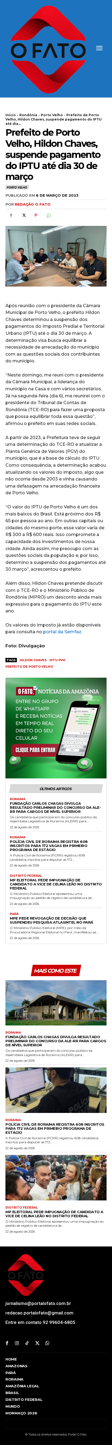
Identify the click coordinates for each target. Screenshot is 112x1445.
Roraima (17, 799)
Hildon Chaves (33, 660)
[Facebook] (10, 215)
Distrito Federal (26, 876)
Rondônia (28, 115)
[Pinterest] (35, 215)
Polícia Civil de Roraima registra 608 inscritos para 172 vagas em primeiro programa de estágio (49, 845)
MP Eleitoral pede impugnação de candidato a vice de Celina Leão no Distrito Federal (56, 884)
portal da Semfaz (62, 631)
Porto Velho (52, 115)
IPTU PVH (57, 660)
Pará (14, 914)
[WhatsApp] (48, 215)
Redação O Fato (33, 204)
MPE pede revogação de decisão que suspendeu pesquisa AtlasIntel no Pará (51, 920)
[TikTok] (27, 1343)
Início (10, 115)
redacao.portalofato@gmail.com (39, 1313)
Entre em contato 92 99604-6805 (40, 1322)
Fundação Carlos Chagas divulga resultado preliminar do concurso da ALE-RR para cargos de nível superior (55, 807)
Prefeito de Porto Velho (29, 666)
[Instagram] (17, 1343)
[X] (23, 215)
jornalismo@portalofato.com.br (38, 1303)
